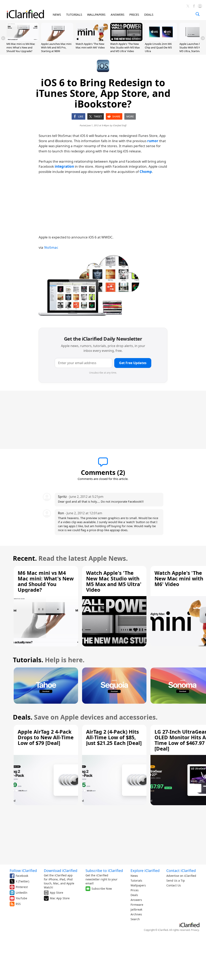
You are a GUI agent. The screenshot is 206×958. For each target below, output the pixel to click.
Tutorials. (28, 659)
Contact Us (173, 885)
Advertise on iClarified (181, 876)
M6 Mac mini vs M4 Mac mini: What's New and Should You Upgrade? (20, 47)
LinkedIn (21, 892)
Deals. (22, 717)
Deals (134, 895)
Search (135, 919)
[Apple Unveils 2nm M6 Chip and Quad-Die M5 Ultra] (161, 40)
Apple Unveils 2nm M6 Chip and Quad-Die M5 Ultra (158, 47)
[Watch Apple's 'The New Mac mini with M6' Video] (92, 40)
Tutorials (136, 880)
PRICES (134, 14)
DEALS (148, 14)
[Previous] (3, 38)
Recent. (25, 558)
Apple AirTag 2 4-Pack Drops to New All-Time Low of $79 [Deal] (46, 737)
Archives (136, 914)
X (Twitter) (22, 881)
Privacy (195, 930)
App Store (56, 892)
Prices (135, 890)
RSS (18, 904)
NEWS (57, 14)
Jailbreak (136, 909)
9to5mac (51, 247)
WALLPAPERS (96, 14)
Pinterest (22, 887)
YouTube (21, 898)
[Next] (203, 38)
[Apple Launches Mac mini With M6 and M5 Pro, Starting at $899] (57, 40)
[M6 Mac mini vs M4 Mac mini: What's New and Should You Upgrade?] (22, 40)
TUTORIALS (74, 14)
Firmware (137, 905)
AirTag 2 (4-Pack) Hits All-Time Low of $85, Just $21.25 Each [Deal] (114, 737)
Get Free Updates (132, 363)
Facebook (22, 876)
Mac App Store (60, 898)
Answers (136, 900)
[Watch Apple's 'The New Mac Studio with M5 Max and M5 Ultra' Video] (126, 40)
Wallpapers (138, 885)
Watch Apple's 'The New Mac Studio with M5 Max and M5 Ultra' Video (125, 47)
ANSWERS (117, 14)
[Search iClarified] (198, 14)
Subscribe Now (102, 888)
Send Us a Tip (175, 880)
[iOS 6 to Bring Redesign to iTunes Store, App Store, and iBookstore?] (89, 286)
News (134, 876)
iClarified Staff (119, 125)
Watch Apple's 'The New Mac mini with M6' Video (90, 45)
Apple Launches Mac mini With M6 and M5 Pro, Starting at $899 (56, 47)
